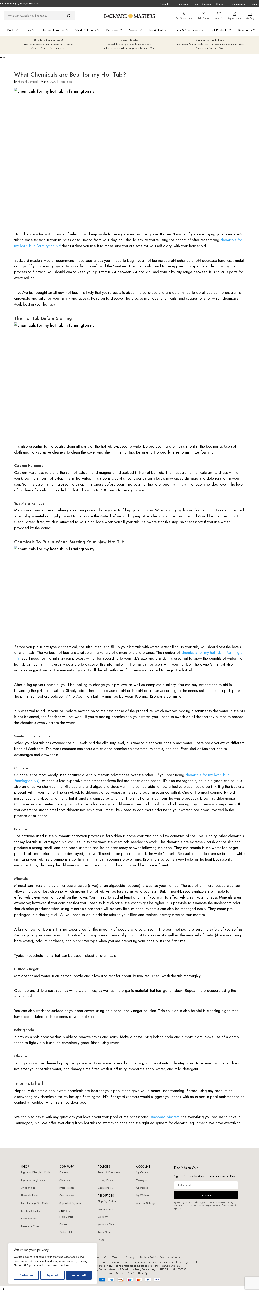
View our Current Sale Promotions (48, 48)
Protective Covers (30, 1226)
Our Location (66, 1195)
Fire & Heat (156, 30)
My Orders (142, 1172)
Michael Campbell (28, 82)
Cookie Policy (105, 1188)
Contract (221, 3)
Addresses (142, 1188)
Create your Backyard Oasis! (210, 48)
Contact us (65, 1224)
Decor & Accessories (187, 30)
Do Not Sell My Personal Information (162, 1257)
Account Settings (145, 1203)
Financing (183, 3)
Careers (63, 1172)
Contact (254, 3)
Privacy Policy (105, 1180)
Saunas (133, 30)
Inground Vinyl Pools (33, 1180)
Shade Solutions (85, 30)
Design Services (202, 3)
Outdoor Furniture (53, 30)
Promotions (166, 3)
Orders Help (66, 1232)
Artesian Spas (28, 1188)
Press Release (66, 1188)
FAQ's (101, 1240)
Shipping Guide (107, 1201)
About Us (64, 1180)
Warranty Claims (107, 1224)
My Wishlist (142, 1195)
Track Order (104, 1232)
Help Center (66, 1217)
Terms (116, 1257)
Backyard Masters (166, 1117)
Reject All (52, 1275)
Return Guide (105, 1209)
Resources (245, 30)
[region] (52, 1263)
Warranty (103, 1217)
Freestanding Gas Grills (34, 1203)
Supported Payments (70, 1203)
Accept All (79, 1275)
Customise (26, 1275)
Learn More (149, 48)
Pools (10, 30)
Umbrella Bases (29, 1195)
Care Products (29, 1218)
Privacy (130, 1257)
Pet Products (219, 30)
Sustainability (238, 3)
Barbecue (112, 30)
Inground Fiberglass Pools (35, 1172)
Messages (141, 1180)
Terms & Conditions (109, 1172)
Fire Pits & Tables (30, 1211)
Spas (28, 30)
